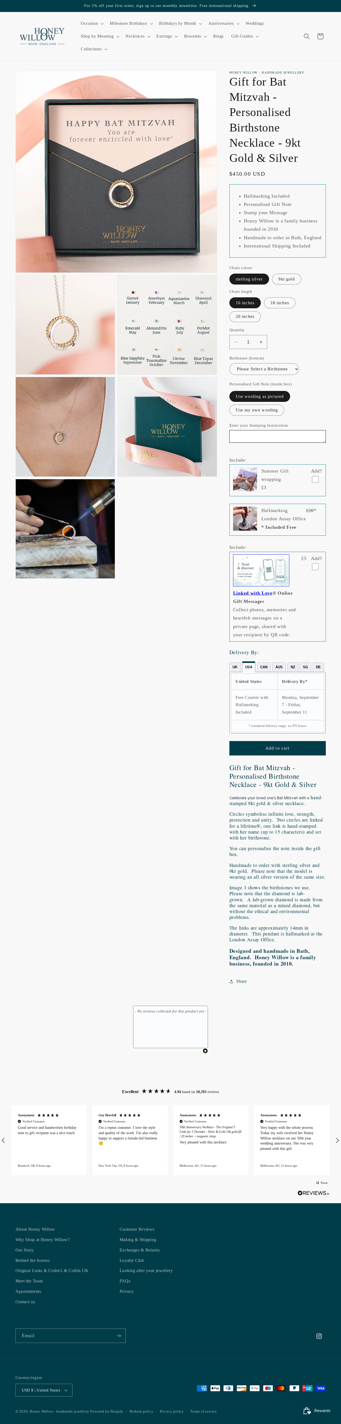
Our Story (24, 1250)
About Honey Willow (35, 1229)
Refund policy (141, 1411)
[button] (91, 23)
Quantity (237, 330)
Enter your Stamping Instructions (258, 425)
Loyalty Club (132, 1260)
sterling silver (249, 279)
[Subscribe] (118, 1336)
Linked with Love (253, 593)
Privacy (127, 1291)
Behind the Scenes (32, 1260)
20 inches (245, 316)
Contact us (25, 1301)
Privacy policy (172, 1411)
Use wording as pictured (260, 396)
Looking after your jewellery (146, 1270)
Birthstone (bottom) (246, 358)
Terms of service (203, 1411)
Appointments (28, 1291)
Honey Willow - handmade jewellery (59, 1411)
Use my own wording (257, 410)
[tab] (235, 667)
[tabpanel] (277, 703)
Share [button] (241, 981)
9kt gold (286, 279)
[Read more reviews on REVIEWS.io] (314, 1194)
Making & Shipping (138, 1239)
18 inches (279, 303)
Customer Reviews (137, 1229)
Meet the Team (29, 1281)
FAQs (125, 1281)
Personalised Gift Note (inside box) (260, 384)
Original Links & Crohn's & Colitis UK (52, 1270)
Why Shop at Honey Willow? (42, 1239)
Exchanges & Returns (140, 1250)
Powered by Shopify (106, 1411)
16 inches (245, 303)
